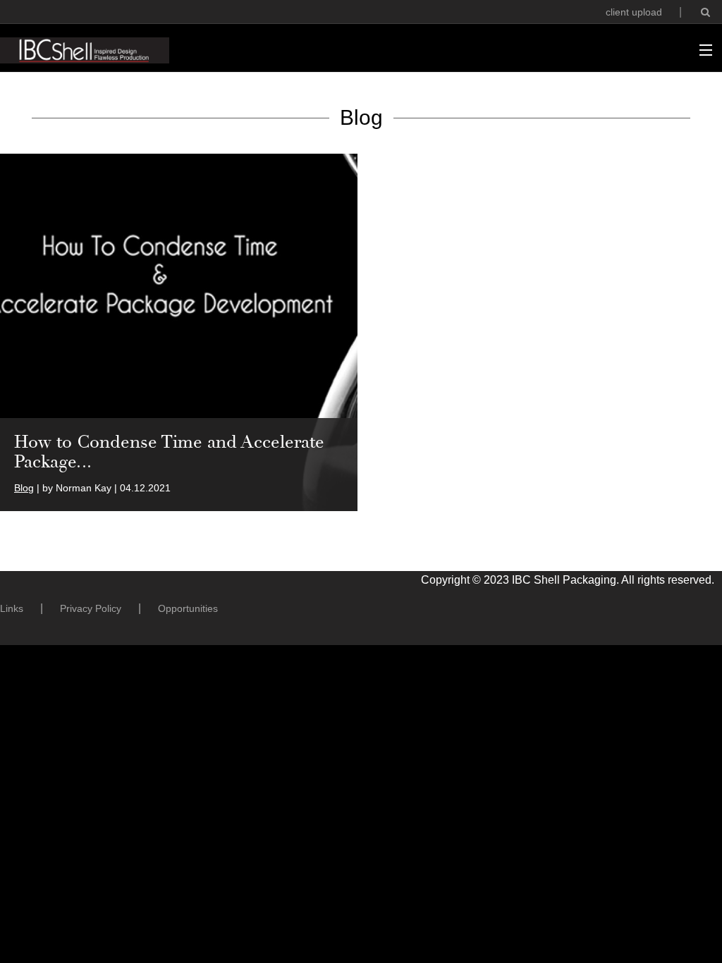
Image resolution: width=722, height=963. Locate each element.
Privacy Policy (90, 608)
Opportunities (188, 608)
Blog (24, 487)
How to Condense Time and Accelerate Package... (169, 451)
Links (11, 608)
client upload (634, 12)
